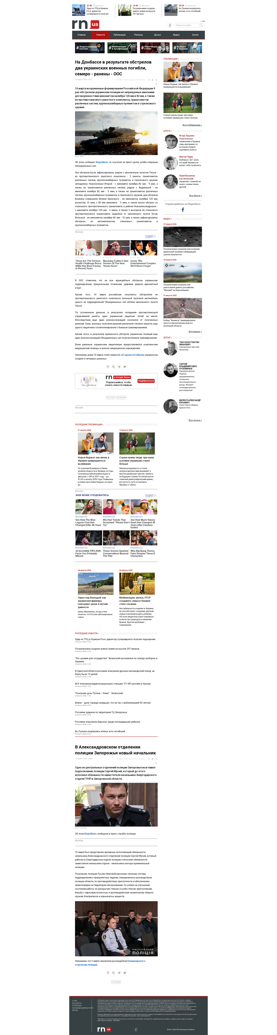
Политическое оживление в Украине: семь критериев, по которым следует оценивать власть (190, 144)
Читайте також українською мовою (130, 80)
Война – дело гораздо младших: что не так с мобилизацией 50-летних (113, 702)
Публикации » (171, 59)
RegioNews (102, 162)
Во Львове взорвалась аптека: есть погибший (100, 731)
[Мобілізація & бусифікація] (122, 52)
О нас (74, 1001)
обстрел (110, 397)
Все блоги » (195, 195)
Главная (82, 35)
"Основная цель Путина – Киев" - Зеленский (99, 693)
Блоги (195, 35)
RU (204, 21)
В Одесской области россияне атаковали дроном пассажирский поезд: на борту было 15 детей (114, 673)
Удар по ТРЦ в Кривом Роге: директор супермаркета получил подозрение (115, 639)
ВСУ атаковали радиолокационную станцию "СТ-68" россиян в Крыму (113, 683)
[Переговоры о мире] (154, 52)
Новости (100, 35)
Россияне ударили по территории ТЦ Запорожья (101, 712)
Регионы (138, 35)
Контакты (77, 1003)
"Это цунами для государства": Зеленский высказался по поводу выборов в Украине (116, 660)
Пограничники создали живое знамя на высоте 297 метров (107, 648)
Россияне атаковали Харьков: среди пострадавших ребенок (107, 721)
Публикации (120, 35)
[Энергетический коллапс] (89, 52)
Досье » (167, 337)
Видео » (167, 219)
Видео (176, 35)
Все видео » (195, 331)
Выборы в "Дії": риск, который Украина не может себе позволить (190, 162)
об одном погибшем (132, 355)
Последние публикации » (89, 424)
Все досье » (195, 420)
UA (201, 21)
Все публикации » (192, 125)
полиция (116, 982)
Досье (157, 35)
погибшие (121, 397)
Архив (75, 1010)
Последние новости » (87, 633)
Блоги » (167, 131)
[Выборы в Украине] (187, 52)
